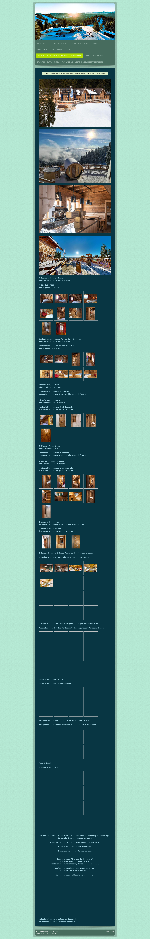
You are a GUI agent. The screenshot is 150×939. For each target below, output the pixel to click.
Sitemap (56, 931)
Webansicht (109, 931)
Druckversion (44, 931)
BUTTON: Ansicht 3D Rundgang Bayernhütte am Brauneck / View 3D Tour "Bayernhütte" (75, 73)
